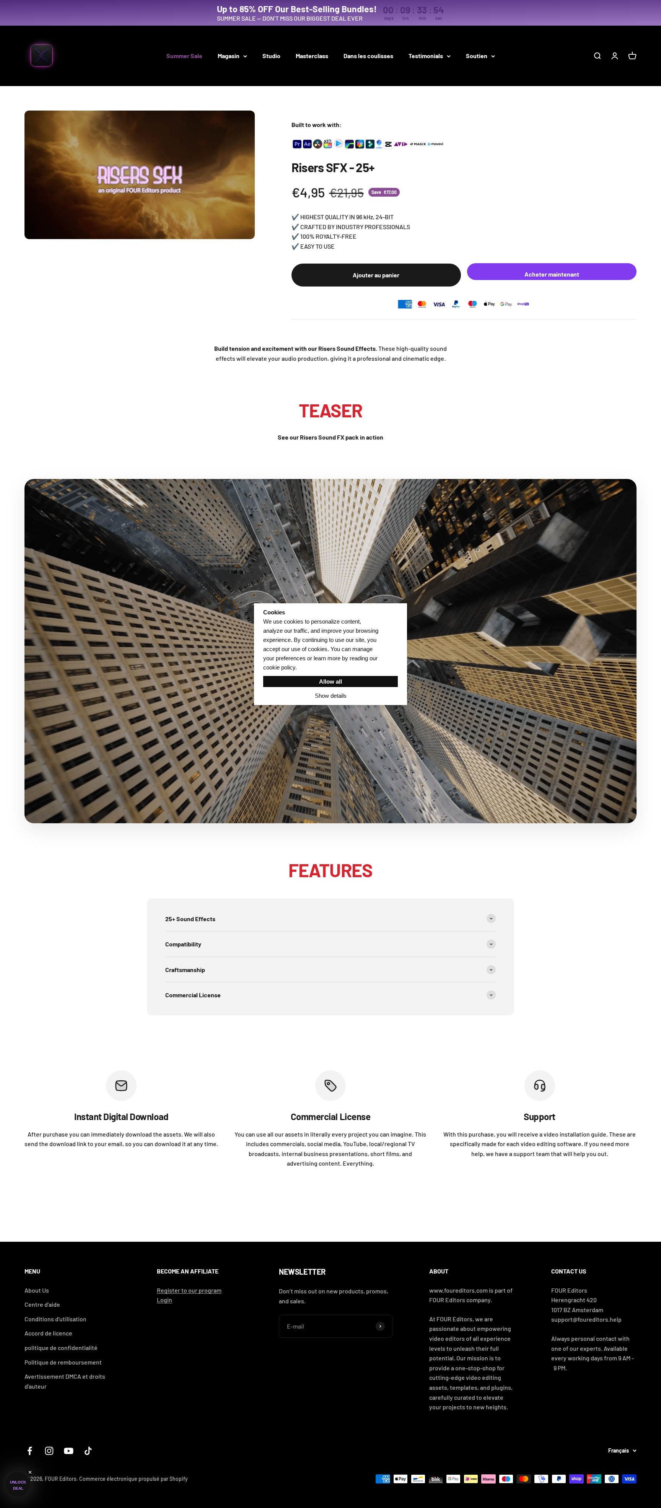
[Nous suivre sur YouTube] (68, 1451)
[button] (18, 1484)
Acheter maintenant (551, 274)
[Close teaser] (30, 1472)
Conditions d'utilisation (55, 1318)
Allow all (330, 681)
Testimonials (426, 55)
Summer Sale (184, 55)
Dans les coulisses (368, 55)
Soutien (476, 55)
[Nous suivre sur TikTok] (88, 1451)
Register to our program (189, 1290)
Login (164, 1299)
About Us (36, 1290)
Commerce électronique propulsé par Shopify (133, 1478)
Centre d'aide (42, 1304)
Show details (331, 695)
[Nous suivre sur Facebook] (29, 1451)
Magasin (228, 55)
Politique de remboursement (63, 1362)
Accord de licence (48, 1333)
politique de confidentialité (61, 1347)
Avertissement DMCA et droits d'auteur (64, 1381)
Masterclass (312, 55)
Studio (271, 55)
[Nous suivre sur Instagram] (49, 1451)
